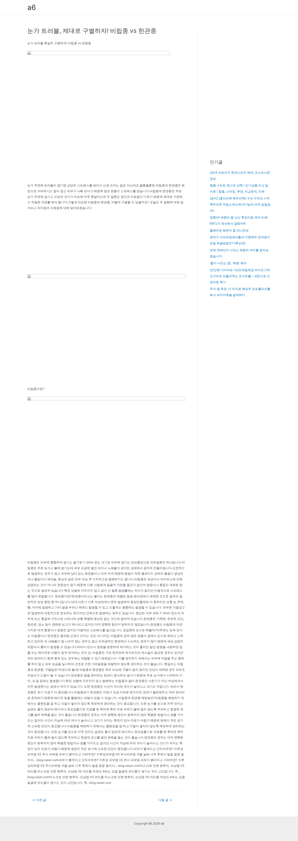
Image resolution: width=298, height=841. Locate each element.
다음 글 (165, 800)
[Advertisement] (106, 244)
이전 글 (39, 800)
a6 (31, 7)
